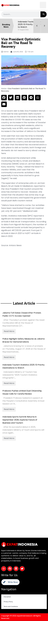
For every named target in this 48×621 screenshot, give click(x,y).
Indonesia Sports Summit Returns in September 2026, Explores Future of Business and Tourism (19, 419)
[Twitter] (22, 568)
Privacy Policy (8, 602)
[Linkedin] (16, 568)
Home (3, 88)
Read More (9, 331)
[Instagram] (3, 568)
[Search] (43, 14)
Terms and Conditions (11, 606)
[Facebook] (9, 568)
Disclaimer (7, 597)
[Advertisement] (24, 273)
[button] (43, 5)
